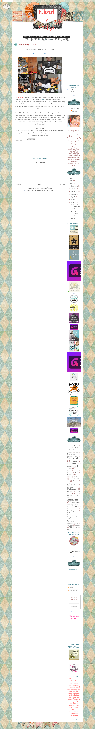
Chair (69, 448)
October (74, 189)
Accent (69, 446)
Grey (70, 477)
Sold (75, 507)
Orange (69, 491)
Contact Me (48, 36)
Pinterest (69, 495)
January (74, 202)
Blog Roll (66, 36)
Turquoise (70, 521)
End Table (71, 463)
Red (68, 497)
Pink (77, 493)
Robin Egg (75, 502)
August (73, 194)
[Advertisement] (39, 173)
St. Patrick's (71, 509)
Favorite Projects (33, 36)
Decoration (71, 454)
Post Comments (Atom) (44, 188)
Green (79, 475)
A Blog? (73, 218)
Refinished (72, 499)
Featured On (70, 466)
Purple (76, 495)
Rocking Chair (72, 505)
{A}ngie (74, 111)
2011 (71, 184)
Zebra (68, 529)
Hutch (75, 481)
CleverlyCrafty (74, 109)
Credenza (76, 452)
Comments (73, 590)
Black (76, 446)
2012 (71, 181)
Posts (71, 587)
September (74, 191)
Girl (76, 473)
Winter (77, 527)
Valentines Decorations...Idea (75, 207)
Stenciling (70, 511)
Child (76, 448)
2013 (71, 178)
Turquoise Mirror (72, 523)
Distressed (72, 458)
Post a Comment (40, 162)
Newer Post (18, 184)
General (69, 473)
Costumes (69, 452)
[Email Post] (27, 138)
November (74, 186)
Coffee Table (72, 450)
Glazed (69, 475)
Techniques (41, 36)
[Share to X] (31, 139)
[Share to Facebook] (33, 139)
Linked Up (71, 485)
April (73, 197)
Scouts (21, 140)
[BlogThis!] (30, 139)
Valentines (78, 525)
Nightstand (71, 489)
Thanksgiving (71, 515)
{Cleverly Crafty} (46, 19)
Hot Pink (72, 479)
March (73, 199)
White (71, 527)
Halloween (77, 477)
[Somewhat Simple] (74, 381)
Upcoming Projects (57, 36)
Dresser (75, 461)
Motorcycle (70, 487)
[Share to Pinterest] (34, 139)
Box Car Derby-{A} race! (74, 213)
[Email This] (29, 139)
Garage (76, 471)
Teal (77, 511)
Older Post (61, 184)
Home (25, 36)
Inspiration (70, 483)
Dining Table (72, 456)
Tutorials (70, 525)
